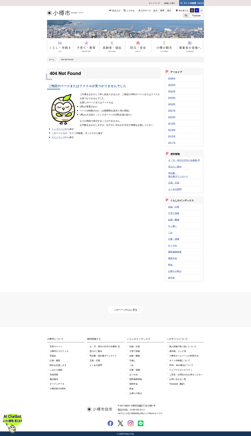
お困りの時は (174, 271)
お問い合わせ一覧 (177, 379)
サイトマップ (154, 3)
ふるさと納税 (56, 369)
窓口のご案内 (175, 166)
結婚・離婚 (173, 219)
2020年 (172, 116)
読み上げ (116, 10)
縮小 (169, 10)
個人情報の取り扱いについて (182, 346)
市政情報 (54, 374)
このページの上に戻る (125, 309)
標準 (162, 10)
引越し (132, 360)
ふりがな (131, 10)
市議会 (53, 355)
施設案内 (54, 379)
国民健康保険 (174, 251)
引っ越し (172, 226)
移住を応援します (58, 365)
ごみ (170, 232)
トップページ (58, 129)
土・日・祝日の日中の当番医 (182, 160)
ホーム (52, 59)
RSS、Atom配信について (181, 365)
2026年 (172, 78)
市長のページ (56, 346)
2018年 (172, 129)
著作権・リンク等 (177, 351)
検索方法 (201, 3)
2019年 (172, 123)
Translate (196, 15)
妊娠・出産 (173, 206)
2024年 (172, 91)
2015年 (172, 136)
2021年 (172, 110)
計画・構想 (55, 360)
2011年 (172, 142)
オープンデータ (57, 383)
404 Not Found (67, 59)
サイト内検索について (179, 360)
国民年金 (172, 258)
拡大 (155, 10)
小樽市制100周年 (58, 388)
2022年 (172, 104)
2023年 (172, 97)
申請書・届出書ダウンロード (178, 174)
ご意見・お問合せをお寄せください (186, 374)
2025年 (172, 84)
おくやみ (172, 245)
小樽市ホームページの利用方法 (184, 355)
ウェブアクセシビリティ (180, 369)
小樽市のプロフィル (59, 351)
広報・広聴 (173, 182)
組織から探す (169, 3)
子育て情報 (173, 213)
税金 (170, 264)
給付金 (171, 277)
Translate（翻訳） (177, 383)
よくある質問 (175, 189)
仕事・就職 (173, 238)
